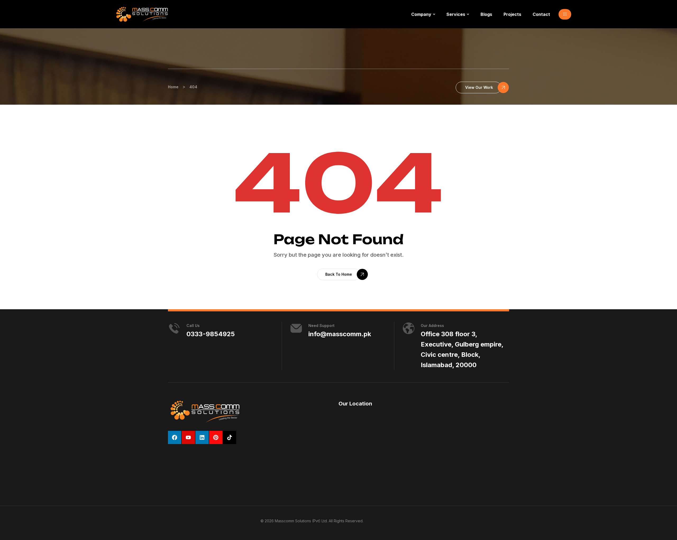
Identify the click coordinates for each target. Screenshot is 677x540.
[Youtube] (188, 437)
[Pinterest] (215, 437)
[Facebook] (174, 437)
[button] (565, 14)
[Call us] (174, 328)
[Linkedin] (202, 437)
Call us (193, 325)
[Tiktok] (229, 437)
